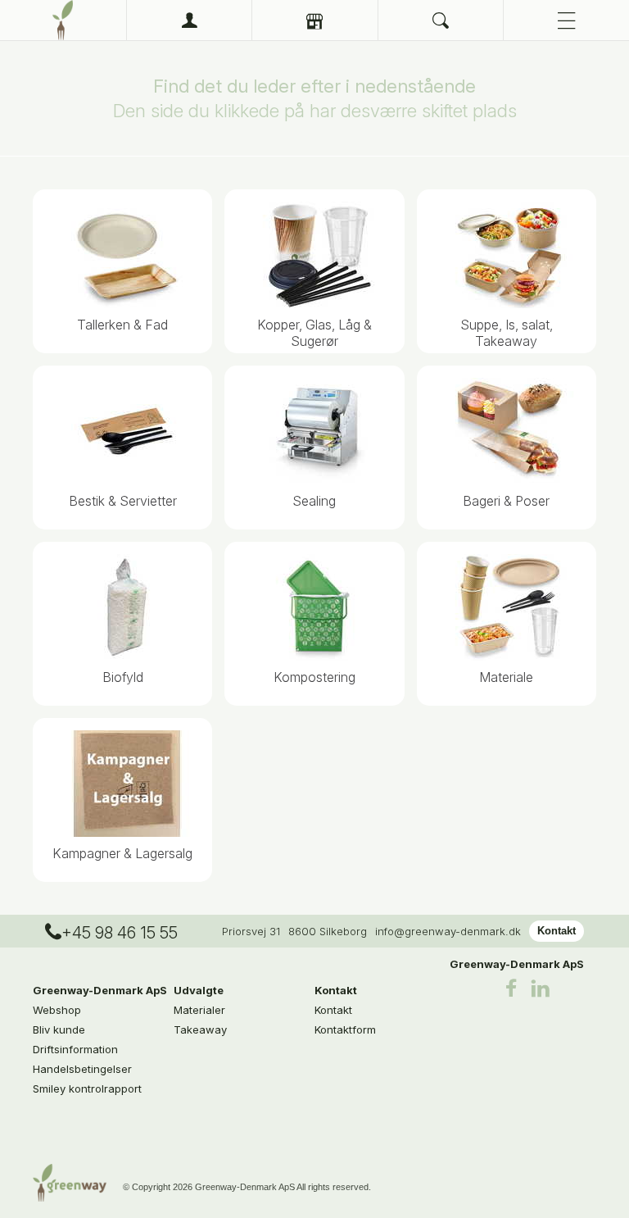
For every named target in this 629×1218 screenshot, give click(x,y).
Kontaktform (345, 1029)
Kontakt (556, 931)
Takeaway (200, 1029)
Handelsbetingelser (82, 1068)
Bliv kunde (59, 1029)
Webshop (57, 1009)
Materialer (199, 1009)
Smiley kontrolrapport (87, 1088)
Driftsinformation (75, 1049)
